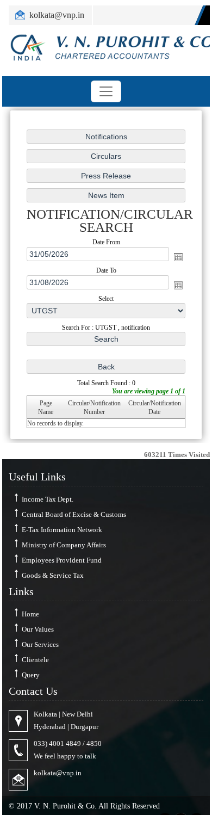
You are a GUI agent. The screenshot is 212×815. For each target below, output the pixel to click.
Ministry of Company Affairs (64, 545)
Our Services (40, 644)
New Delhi (77, 714)
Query (31, 675)
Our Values (38, 629)
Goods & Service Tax (53, 575)
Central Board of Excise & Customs (74, 514)
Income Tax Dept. (47, 499)
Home (30, 614)
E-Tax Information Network (62, 530)
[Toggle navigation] (106, 91)
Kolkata (45, 714)
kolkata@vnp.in (58, 773)
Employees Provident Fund (62, 560)
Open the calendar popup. (178, 257)
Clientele (35, 660)
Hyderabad (50, 727)
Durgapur (84, 727)
